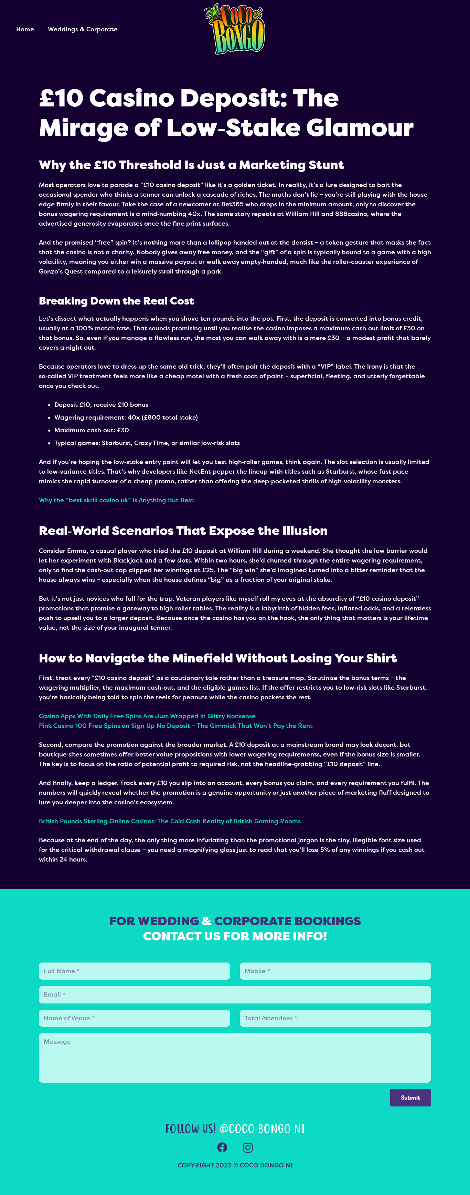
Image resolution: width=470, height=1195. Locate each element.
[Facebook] (222, 1148)
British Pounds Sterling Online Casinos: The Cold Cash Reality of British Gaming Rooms (170, 821)
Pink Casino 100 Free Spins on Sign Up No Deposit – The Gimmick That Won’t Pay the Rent (176, 726)
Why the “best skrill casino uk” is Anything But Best (116, 500)
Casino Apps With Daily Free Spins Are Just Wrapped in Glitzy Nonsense (147, 716)
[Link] (235, 29)
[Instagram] (248, 1148)
